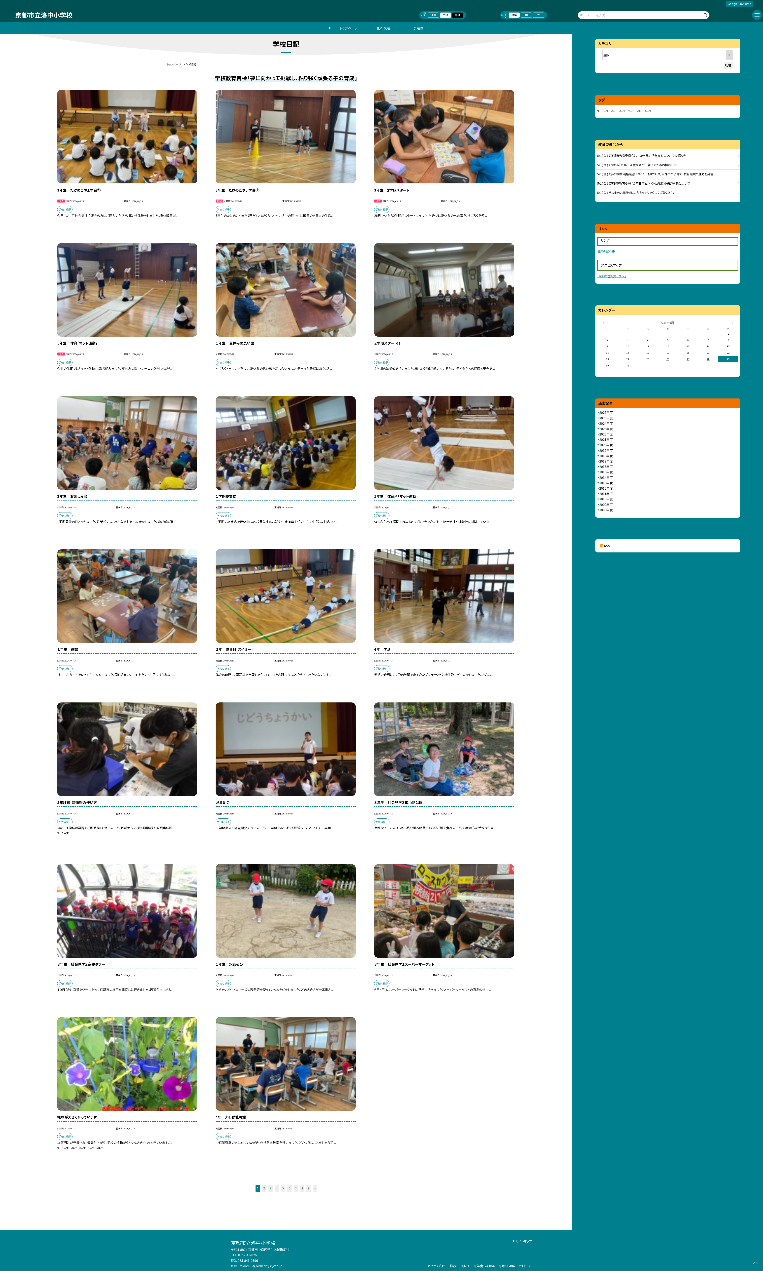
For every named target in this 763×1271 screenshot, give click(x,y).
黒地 (457, 15)
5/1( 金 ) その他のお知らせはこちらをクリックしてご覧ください (636, 192)
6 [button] (289, 1188)
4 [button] (277, 1188)
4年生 (91, 1148)
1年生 (65, 1148)
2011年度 (606, 493)
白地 (445, 15)
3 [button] (270, 1188)
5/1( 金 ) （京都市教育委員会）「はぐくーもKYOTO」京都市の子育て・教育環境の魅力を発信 (655, 174)
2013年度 (606, 482)
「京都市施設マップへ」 (611, 276)
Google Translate (739, 4)
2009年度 (606, 504)
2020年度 (606, 444)
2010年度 (606, 499)
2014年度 (606, 477)
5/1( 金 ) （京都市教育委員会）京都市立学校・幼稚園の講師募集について (643, 183)
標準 (514, 15)
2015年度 (606, 471)
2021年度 (606, 439)
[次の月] (732, 322)
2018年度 (606, 455)
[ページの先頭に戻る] (755, 1263)
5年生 (65, 833)
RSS (607, 545)
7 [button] (296, 1188)
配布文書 (383, 27)
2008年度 (606, 509)
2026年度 (606, 412)
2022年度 (606, 434)
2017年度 (606, 461)
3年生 (82, 1148)
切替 (728, 65)
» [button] (315, 1188)
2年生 (74, 1148)
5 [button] (283, 1188)
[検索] (706, 14)
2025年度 (606, 418)
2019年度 (606, 450)
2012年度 (606, 488)
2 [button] (264, 1188)
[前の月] (603, 322)
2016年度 (606, 466)
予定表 (418, 27)
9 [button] (308, 1188)
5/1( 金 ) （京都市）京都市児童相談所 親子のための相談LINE (637, 165)
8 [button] (302, 1188)
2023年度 (606, 428)
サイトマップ (524, 1241)
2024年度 (606, 423)
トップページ (349, 27)
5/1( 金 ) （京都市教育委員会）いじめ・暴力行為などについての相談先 (641, 155)
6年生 (648, 111)
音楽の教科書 (606, 251)
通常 (433, 15)
